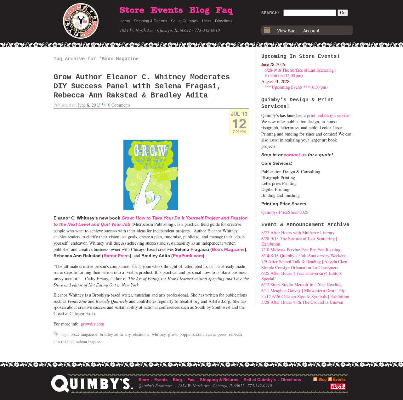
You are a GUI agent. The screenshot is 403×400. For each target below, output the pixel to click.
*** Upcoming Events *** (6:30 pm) (295, 87)
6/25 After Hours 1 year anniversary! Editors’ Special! (302, 275)
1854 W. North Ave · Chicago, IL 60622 (155, 30)
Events (166, 10)
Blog (199, 10)
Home (125, 20)
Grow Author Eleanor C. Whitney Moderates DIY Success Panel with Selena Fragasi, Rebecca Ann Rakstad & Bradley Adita (142, 86)
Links (206, 20)
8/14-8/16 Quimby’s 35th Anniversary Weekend (304, 255)
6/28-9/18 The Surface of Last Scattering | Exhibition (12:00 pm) (300, 72)
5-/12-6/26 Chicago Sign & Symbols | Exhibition (305, 296)
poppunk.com (191, 334)
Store (132, 10)
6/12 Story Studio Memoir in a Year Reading (301, 284)
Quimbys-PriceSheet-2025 (284, 212)
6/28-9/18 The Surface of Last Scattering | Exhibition (299, 241)
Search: (270, 12)
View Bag (286, 30)
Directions (223, 20)
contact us (295, 154)
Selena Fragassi (89, 341)
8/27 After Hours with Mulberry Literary (298, 233)
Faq (224, 10)
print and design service (328, 115)
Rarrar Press (117, 255)
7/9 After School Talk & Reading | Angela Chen (304, 261)
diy (128, 334)
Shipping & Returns (150, 20)
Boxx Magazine (228, 249)
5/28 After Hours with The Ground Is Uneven (302, 302)
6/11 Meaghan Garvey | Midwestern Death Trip (303, 290)
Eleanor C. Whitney (149, 334)
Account (311, 30)
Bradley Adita (111, 334)
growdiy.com (92, 324)
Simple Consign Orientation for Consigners (299, 267)
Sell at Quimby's (184, 20)
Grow (172, 334)
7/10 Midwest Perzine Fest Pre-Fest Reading (300, 250)
